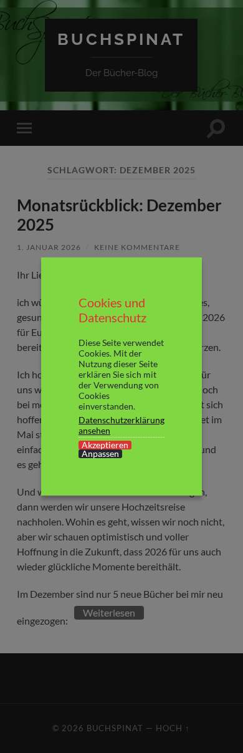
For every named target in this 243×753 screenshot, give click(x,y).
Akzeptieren (105, 445)
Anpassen (100, 453)
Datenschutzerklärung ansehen (121, 425)
